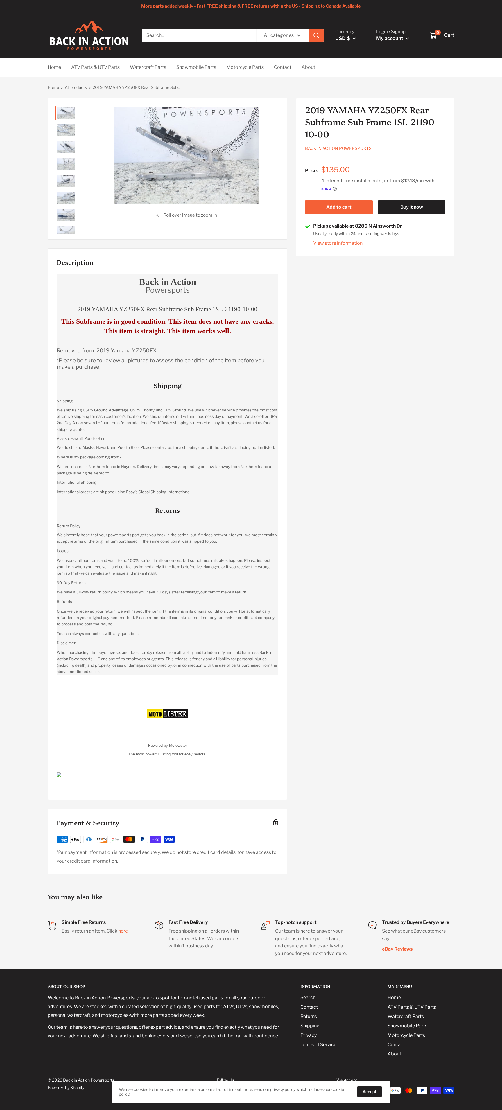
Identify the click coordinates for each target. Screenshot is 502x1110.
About (308, 67)
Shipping (310, 1025)
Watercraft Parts (148, 67)
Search (307, 997)
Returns (308, 1016)
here (123, 931)
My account (390, 38)
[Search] (316, 35)
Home (54, 67)
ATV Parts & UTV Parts (95, 67)
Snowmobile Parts (196, 67)
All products (76, 87)
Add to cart (339, 207)
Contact (282, 67)
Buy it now (411, 207)
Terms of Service (318, 1044)
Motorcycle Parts (245, 67)
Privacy (308, 1035)
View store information (338, 243)
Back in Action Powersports (338, 148)
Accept (369, 1091)
